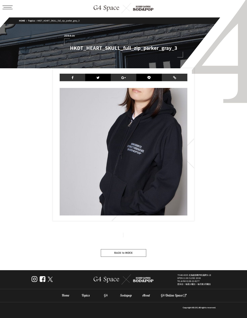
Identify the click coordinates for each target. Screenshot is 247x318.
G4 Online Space (172, 295)
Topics (31, 20)
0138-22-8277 (192, 281)
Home (65, 295)
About (146, 295)
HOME (22, 20)
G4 (106, 295)
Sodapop (126, 295)
